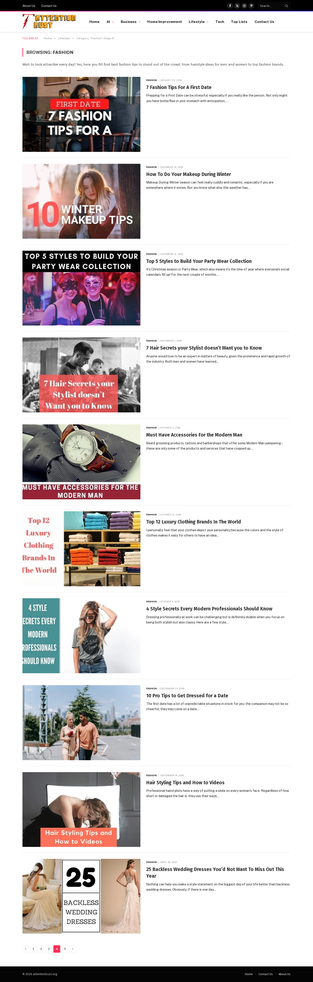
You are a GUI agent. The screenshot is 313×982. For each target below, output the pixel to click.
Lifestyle (197, 21)
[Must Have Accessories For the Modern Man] (81, 461)
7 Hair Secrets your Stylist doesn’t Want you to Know (204, 348)
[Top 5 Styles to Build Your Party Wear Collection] (81, 288)
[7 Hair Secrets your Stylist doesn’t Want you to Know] (81, 374)
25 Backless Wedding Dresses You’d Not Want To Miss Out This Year (215, 872)
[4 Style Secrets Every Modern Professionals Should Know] (81, 635)
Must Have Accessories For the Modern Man (194, 435)
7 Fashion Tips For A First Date (178, 87)
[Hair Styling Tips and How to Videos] (81, 809)
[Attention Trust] (50, 21)
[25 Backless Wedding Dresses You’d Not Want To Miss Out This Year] (81, 896)
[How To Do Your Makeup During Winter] (81, 201)
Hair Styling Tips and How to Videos (185, 783)
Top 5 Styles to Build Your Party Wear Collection (199, 261)
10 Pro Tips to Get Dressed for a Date (187, 696)
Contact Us (49, 6)
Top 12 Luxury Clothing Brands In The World (193, 522)
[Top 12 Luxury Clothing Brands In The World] (81, 548)
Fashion (151, 80)
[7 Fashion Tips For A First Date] (81, 114)
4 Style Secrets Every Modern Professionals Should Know (209, 609)
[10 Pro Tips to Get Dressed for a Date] (81, 722)
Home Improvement (164, 21)
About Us (28, 6)
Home (94, 21)
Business (129, 21)
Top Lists (239, 21)
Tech (219, 21)
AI (108, 21)
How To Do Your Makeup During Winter (188, 174)
